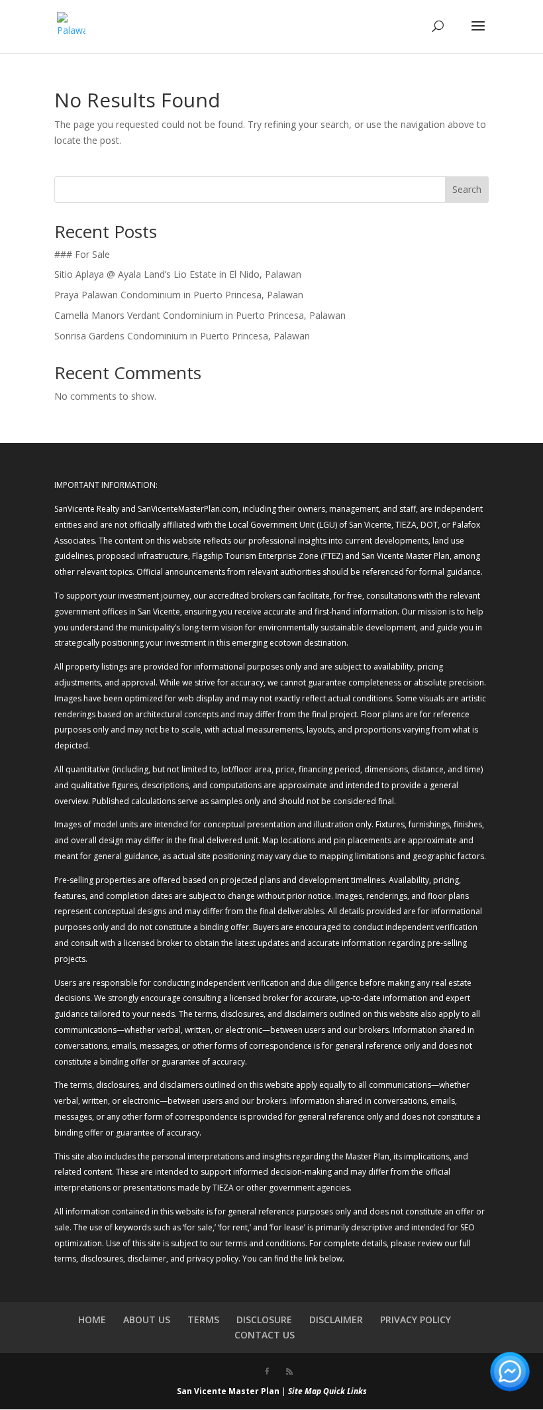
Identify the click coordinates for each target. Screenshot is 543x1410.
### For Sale (82, 254)
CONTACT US (264, 1334)
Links (357, 1391)
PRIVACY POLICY (415, 1319)
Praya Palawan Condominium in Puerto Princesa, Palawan (178, 294)
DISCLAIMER (336, 1319)
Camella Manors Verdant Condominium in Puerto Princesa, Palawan (200, 315)
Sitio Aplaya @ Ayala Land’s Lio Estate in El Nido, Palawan (177, 274)
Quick (334, 1391)
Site (295, 1391)
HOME (92, 1319)
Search (466, 189)
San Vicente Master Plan (228, 1391)
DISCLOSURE (264, 1319)
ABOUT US (146, 1319)
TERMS (203, 1319)
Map (313, 1391)
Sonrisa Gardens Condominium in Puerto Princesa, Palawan (182, 335)
